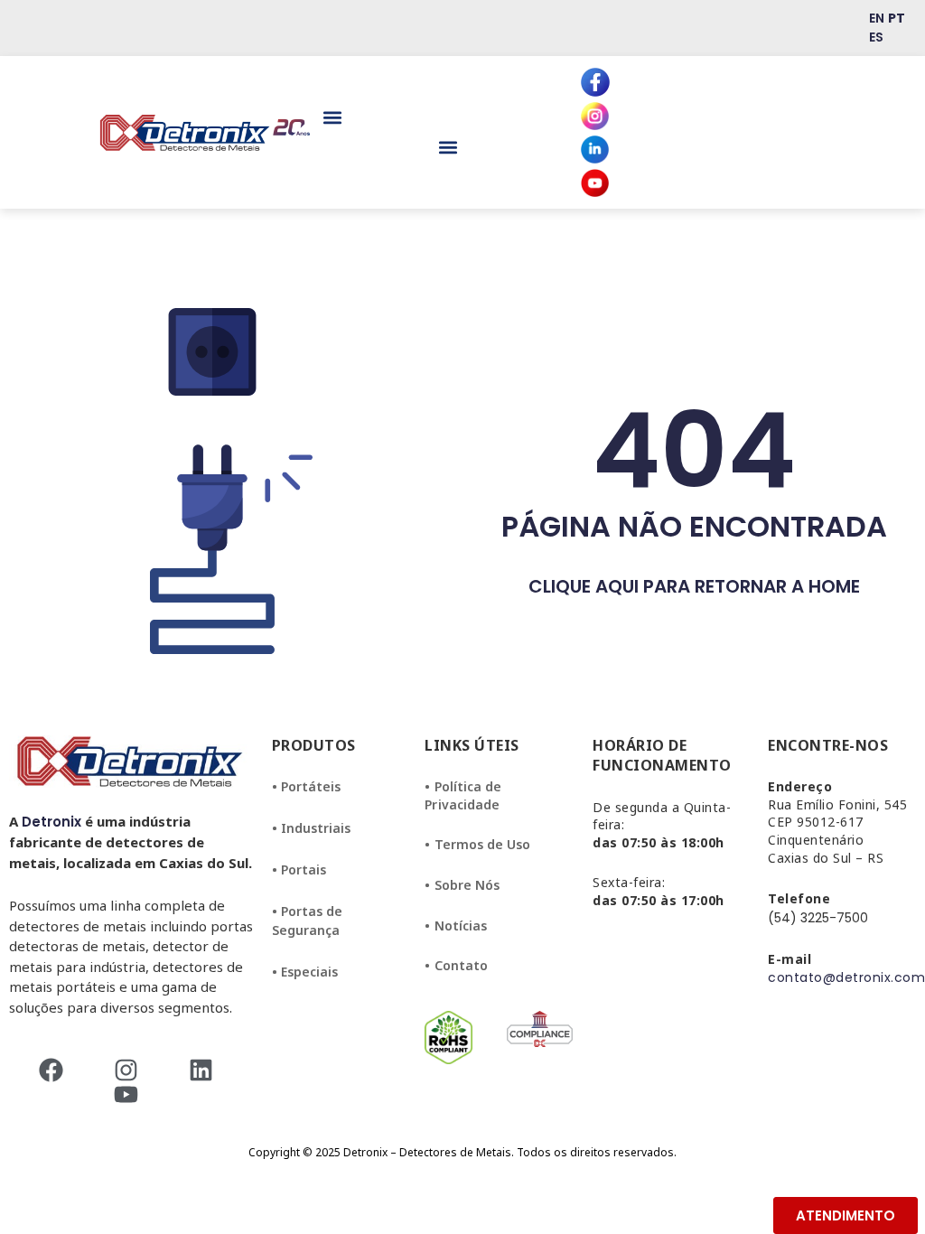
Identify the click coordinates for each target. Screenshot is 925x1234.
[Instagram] (131, 1070)
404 (694, 450)
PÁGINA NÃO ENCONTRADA (694, 526)
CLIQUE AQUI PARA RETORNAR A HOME (694, 586)
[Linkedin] (206, 1070)
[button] (332, 118)
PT (896, 18)
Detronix (51, 821)
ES (876, 37)
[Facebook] (56, 1070)
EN (876, 18)
